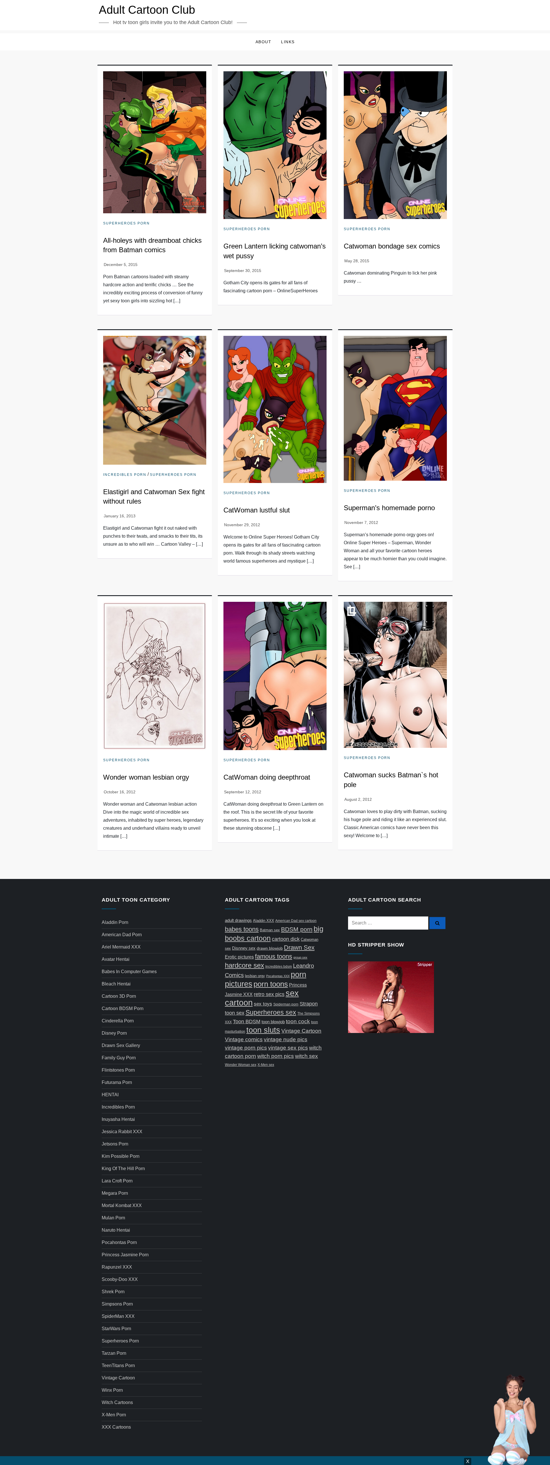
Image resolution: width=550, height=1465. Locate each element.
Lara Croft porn (117, 1180)
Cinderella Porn (118, 1020)
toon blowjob (273, 1022)
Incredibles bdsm (278, 966)
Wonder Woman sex (240, 1065)
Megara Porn (115, 1193)
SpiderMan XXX (118, 1316)
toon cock (298, 1021)
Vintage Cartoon (118, 1377)
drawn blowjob (270, 948)
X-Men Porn (114, 1414)
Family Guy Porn (119, 1057)
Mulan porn (113, 1217)
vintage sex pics (288, 1048)
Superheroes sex (270, 1012)
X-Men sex (266, 1064)
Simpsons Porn (117, 1304)
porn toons (271, 984)
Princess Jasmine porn (125, 1254)
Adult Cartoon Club (147, 9)
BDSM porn (297, 929)
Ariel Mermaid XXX (121, 947)
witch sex (306, 1056)
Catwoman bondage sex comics (392, 246)
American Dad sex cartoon (296, 920)
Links (288, 42)
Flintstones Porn (118, 1070)
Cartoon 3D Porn (119, 996)
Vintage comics (244, 1039)
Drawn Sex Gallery (121, 1045)
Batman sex (270, 930)
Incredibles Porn (124, 475)
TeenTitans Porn (118, 1365)
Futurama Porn (117, 1082)
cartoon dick (286, 939)
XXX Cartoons (116, 1427)
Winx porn (112, 1390)
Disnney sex (244, 948)
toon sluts (263, 1030)
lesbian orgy (255, 976)
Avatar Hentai (115, 959)
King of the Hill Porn (123, 1168)
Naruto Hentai (116, 1230)
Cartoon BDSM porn (123, 1008)
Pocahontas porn (119, 1242)
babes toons (242, 929)
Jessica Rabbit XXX (122, 1131)
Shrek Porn (113, 1291)
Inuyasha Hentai (118, 1119)
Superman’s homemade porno (389, 508)
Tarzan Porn (114, 1353)
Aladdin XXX (263, 920)
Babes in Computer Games (129, 971)
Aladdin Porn (115, 922)
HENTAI (110, 1094)
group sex (300, 957)
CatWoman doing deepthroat (266, 777)
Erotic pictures (239, 957)
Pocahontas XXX (278, 976)
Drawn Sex (299, 947)
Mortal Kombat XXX (122, 1205)
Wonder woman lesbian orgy (146, 777)
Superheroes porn (126, 223)
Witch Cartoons (117, 1402)
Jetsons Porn (115, 1143)
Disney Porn (114, 1033)
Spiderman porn (285, 1004)
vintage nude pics (285, 1039)
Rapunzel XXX (117, 1267)
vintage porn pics (246, 1048)
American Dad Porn (122, 934)
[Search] (437, 923)
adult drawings (238, 920)
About (264, 42)
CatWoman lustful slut (256, 510)
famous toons (273, 956)
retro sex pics (269, 994)
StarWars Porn (116, 1328)
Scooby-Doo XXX (120, 1279)
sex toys (263, 1004)
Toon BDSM (246, 1021)
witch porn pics (275, 1056)
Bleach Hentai (116, 983)
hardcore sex (244, 965)
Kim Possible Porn (121, 1156)
